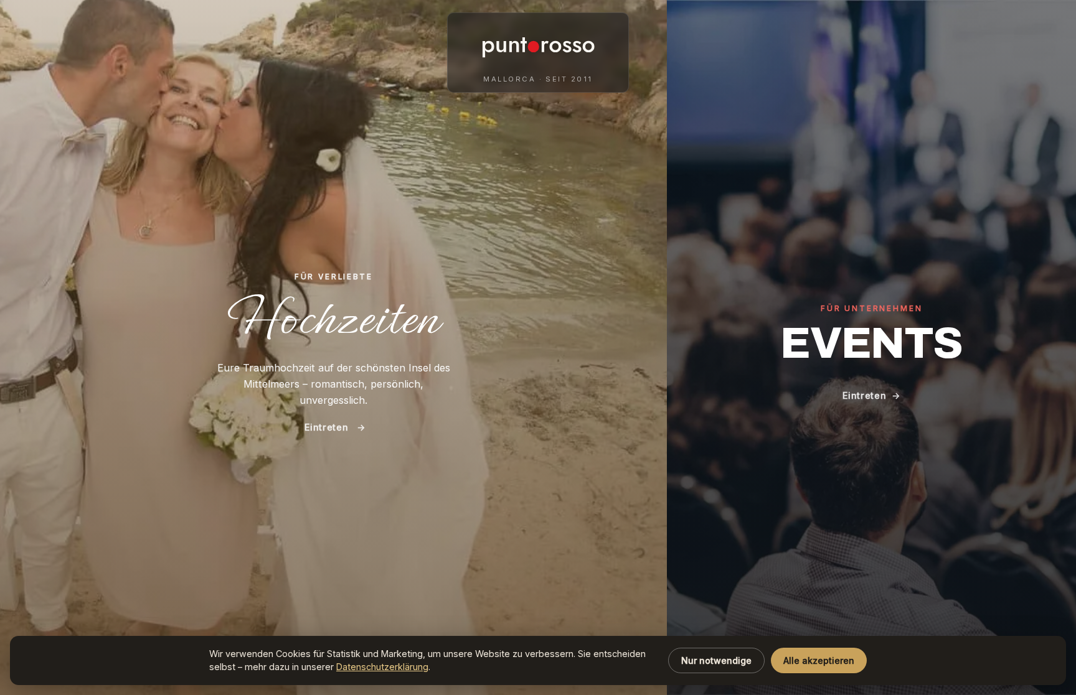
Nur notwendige (716, 660)
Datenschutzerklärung (382, 666)
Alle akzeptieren (818, 660)
